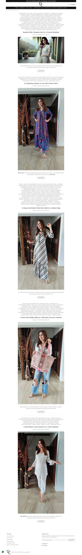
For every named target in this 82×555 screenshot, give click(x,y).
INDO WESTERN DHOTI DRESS (39, 194)
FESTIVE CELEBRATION (26, 192)
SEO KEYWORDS (46, 79)
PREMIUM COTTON (40, 196)
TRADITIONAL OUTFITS (55, 23)
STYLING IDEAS (38, 199)
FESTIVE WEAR (36, 192)
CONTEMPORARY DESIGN (24, 304)
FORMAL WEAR (47, 420)
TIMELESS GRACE (51, 20)
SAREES (40, 79)
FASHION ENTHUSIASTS (25, 18)
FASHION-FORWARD (55, 191)
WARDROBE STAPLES (26, 28)
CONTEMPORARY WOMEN (55, 14)
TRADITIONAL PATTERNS (24, 24)
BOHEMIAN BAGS (35, 303)
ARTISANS (29, 13)
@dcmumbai (25, 552)
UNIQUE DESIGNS (25, 27)
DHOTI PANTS (57, 15)
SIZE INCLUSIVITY (54, 198)
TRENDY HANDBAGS (59, 312)
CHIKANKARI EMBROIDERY (36, 14)
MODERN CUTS (34, 195)
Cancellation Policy (11, 543)
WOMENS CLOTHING (41, 205)
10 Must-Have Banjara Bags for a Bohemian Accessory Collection (41, 317)
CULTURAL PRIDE (34, 77)
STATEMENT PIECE (25, 309)
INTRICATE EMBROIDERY (55, 307)
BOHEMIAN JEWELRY (45, 303)
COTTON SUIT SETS (23, 419)
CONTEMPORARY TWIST (47, 185)
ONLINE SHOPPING (26, 196)
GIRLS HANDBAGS (33, 307)
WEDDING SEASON (42, 28)
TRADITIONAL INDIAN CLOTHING (41, 23)
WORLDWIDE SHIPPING (51, 29)
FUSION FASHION (56, 192)
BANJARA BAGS (26, 303)
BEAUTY (21, 184)
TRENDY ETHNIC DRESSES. (48, 24)
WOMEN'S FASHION (40, 29)
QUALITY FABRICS (23, 198)
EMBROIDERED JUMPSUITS (30, 189)
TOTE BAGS (52, 309)
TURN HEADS (51, 25)
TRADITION (59, 20)
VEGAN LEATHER (56, 313)
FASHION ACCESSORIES (55, 190)
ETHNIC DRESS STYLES (52, 189)
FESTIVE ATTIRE (22, 78)
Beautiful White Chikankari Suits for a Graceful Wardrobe (41, 32)
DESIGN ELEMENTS (43, 186)
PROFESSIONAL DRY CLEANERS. (28, 20)
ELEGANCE (58, 187)
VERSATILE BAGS (25, 314)
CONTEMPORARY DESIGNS (34, 185)
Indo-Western (23, 516)
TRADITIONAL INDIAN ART (27, 23)
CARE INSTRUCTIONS (38, 13)
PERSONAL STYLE (24, 79)
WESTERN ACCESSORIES (45, 314)
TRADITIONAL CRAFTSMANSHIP (53, 311)
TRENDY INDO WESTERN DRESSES (27, 25)
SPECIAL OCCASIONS (24, 199)
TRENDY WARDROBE (42, 25)
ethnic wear (52, 174)
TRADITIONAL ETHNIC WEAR (41, 22)
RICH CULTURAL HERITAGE (35, 198)
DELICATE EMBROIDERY (47, 15)
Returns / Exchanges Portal (12, 544)
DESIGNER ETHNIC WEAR (27, 187)
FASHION (46, 190)
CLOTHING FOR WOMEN (51, 184)
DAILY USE (35, 186)
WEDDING (34, 28)
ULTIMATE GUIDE (59, 25)
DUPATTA (32, 17)
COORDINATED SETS (56, 418)
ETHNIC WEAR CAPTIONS (45, 77)
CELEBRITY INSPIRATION (57, 13)
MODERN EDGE (42, 195)
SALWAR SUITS (33, 79)
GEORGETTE (44, 18)
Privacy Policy (10, 537)
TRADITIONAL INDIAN (53, 22)
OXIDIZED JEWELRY (57, 19)
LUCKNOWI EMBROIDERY (26, 19)
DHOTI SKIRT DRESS (38, 187)
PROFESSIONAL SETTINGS (52, 196)
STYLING (32, 199)
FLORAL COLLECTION (46, 192)
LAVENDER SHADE (51, 18)
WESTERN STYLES (51, 28)
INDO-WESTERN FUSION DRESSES (55, 194)
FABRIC (59, 17)
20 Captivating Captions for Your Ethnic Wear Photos (41, 83)
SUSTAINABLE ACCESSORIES (42, 309)
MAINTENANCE (48, 19)
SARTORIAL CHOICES (41, 20)
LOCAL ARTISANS (22, 308)
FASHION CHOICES (26, 191)
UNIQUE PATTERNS (34, 27)
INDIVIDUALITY (53, 78)
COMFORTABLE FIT (23, 185)
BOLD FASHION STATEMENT (30, 184)
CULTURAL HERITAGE (35, 15)
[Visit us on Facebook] (42, 545)
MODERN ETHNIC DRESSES (53, 195)
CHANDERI (22, 14)
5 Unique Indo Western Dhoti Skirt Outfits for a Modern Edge (41, 208)
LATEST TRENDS (26, 195)
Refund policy (10, 539)
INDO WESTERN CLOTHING (24, 194)
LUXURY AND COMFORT (38, 19)
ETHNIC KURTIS (40, 190)
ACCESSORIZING (23, 13)
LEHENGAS (60, 78)
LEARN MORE (41, 70)
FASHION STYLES (36, 191)
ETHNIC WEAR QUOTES (57, 77)
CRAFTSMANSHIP (25, 15)
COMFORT (46, 14)
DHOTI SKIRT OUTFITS (49, 187)
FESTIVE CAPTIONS (31, 78)
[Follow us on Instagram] (43, 545)
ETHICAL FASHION (41, 189)
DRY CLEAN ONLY (25, 17)
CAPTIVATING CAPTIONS (24, 77)
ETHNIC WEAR (31, 419)
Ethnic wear (21, 172)
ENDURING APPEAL (40, 17)
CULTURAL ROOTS (58, 185)
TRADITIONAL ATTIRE (28, 22)
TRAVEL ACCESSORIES (47, 312)
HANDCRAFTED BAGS (43, 307)
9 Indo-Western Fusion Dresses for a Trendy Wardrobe (41, 427)
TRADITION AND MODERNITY (55, 199)
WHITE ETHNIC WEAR (30, 29)
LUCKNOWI (59, 18)
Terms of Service (10, 536)
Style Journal (10, 10)
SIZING (60, 198)
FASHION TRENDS (35, 18)
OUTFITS (33, 196)
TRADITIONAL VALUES (35, 24)
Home (7, 10)
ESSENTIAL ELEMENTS (50, 17)
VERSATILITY (57, 27)
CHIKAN (28, 14)
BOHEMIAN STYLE (54, 303)
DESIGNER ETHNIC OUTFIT (55, 186)
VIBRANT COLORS (25, 204)
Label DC (41, 4)
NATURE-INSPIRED (53, 421)
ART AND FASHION (25, 418)
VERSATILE (51, 27)
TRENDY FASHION (60, 24)
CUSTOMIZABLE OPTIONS (26, 186)
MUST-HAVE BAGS (31, 308)
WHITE (58, 28)
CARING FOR (47, 13)
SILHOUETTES (45, 198)
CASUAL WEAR (41, 184)
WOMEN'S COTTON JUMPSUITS (43, 204)
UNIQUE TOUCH (44, 27)
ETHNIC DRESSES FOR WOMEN (28, 190)
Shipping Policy (10, 541)
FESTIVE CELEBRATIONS (43, 78)
